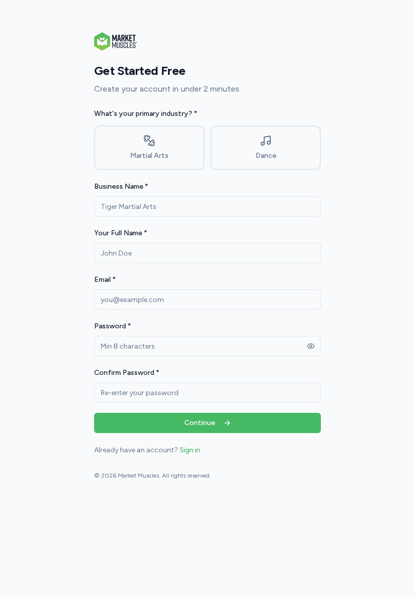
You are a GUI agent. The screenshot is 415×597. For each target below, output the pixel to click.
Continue (199, 422)
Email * (105, 279)
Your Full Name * (120, 233)
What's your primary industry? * (145, 113)
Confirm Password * (126, 372)
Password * (112, 326)
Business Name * (121, 186)
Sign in (190, 450)
